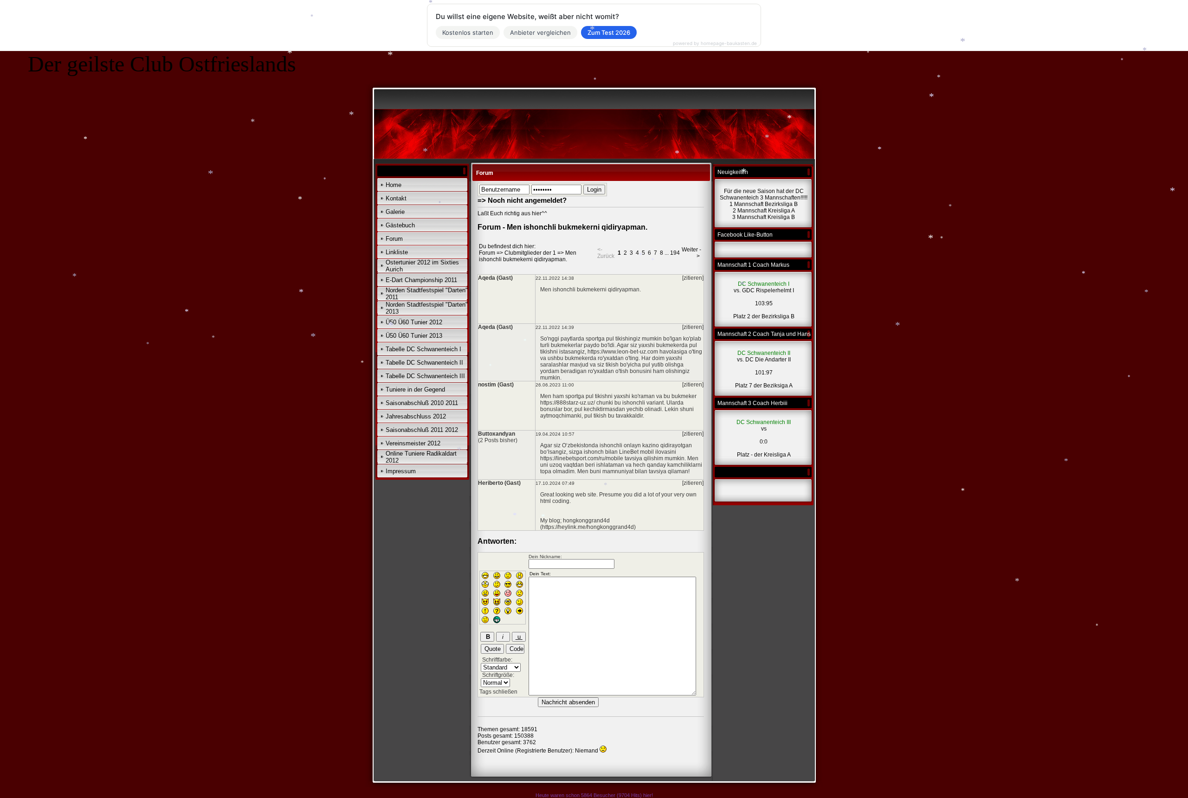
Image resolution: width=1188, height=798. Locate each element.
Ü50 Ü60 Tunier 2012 (414, 322)
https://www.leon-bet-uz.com (623, 351)
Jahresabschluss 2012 (416, 416)
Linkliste (397, 252)
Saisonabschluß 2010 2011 (422, 402)
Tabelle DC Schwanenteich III (425, 376)
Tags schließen (498, 692)
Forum (394, 238)
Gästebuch (400, 225)
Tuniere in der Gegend (415, 389)
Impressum (401, 471)
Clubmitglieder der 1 (530, 253)
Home (393, 184)
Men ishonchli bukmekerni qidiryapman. (527, 256)
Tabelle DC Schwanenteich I (423, 349)
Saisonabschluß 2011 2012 (422, 429)
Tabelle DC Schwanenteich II (424, 362)
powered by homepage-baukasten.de (715, 43)
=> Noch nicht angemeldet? (522, 200)
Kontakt (396, 198)
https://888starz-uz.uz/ (567, 402)
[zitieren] (693, 278)
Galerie (395, 211)
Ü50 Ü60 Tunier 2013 (414, 335)
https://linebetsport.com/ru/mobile (581, 458)
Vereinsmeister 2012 (413, 443)
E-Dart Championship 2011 (421, 280)
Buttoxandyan (496, 434)
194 (675, 253)
